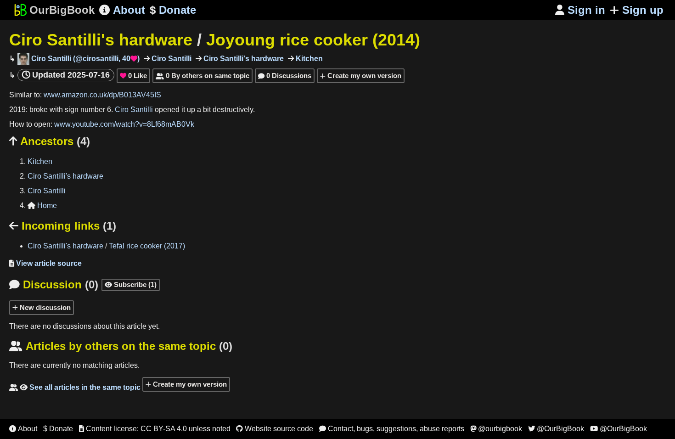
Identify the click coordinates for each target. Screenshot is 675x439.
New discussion (44, 307)
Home (42, 205)
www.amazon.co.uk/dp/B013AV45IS (102, 95)
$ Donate (58, 429)
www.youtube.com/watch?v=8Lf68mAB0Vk (124, 124)
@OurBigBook (556, 429)
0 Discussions (284, 75)
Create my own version (363, 75)
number (92, 109)
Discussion (53, 284)
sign (72, 109)
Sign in (580, 10)
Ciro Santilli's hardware (100, 39)
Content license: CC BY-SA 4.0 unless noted (155, 429)
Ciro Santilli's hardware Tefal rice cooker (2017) (106, 246)
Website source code (274, 429)
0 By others (202, 75)
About (122, 10)
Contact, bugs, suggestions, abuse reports (391, 429)
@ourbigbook (496, 429)
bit (207, 109)
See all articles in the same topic (75, 387)
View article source (45, 263)
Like (133, 75)
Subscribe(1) (131, 284)
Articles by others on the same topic (120, 346)
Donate (173, 10)
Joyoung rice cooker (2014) (313, 39)
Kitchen (308, 58)
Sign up (643, 10)
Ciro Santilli (170, 58)
